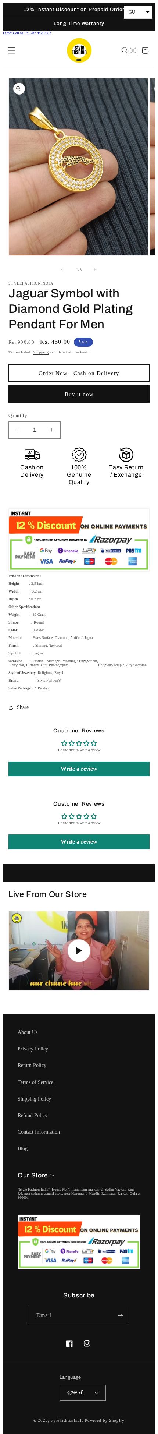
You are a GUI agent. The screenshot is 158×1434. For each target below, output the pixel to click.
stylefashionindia (67, 1420)
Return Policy (32, 1065)
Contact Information (39, 1132)
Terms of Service (35, 1082)
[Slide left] (63, 269)
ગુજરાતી (75, 1392)
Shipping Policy (34, 1099)
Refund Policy (32, 1115)
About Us (27, 1032)
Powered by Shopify (105, 1420)
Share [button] (23, 707)
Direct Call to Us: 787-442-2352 (27, 33)
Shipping (41, 352)
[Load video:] (79, 950)
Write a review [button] (79, 769)
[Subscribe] (121, 1315)
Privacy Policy (33, 1049)
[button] (12, 50)
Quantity (17, 415)
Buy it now (79, 394)
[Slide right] (95, 269)
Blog (23, 1148)
